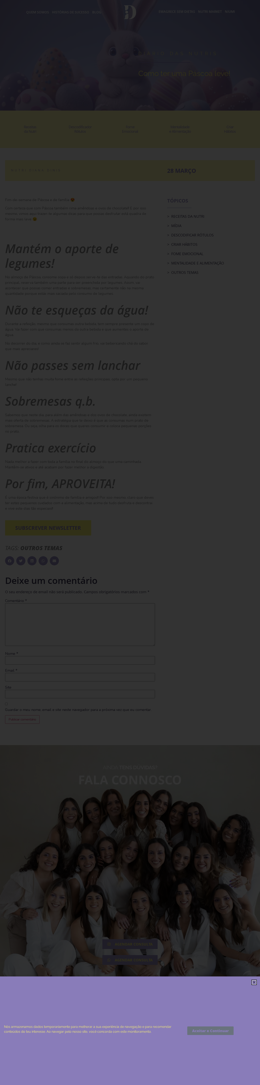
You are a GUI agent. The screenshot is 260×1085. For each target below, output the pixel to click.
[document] (130, 542)
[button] (254, 982)
